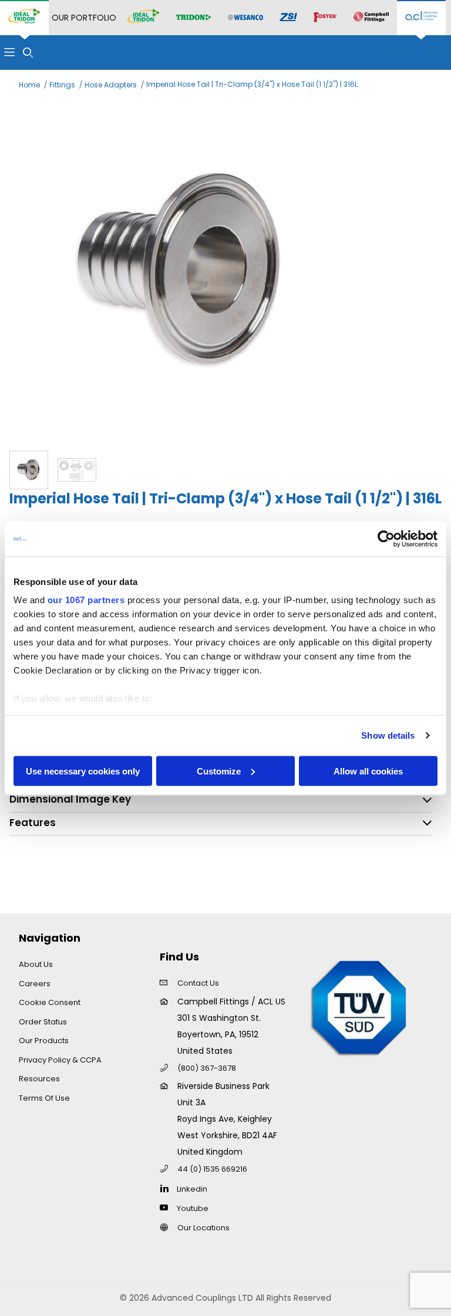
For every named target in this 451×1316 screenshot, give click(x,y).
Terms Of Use (44, 1098)
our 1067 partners (86, 600)
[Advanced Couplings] (421, 17)
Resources (39, 1078)
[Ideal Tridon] (143, 17)
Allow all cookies (368, 771)
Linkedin (192, 1189)
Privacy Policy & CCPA (60, 1059)
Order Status (43, 1021)
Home (29, 85)
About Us (36, 964)
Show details (388, 735)
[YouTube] (167, 1207)
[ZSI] (288, 18)
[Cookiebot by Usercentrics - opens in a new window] (386, 538)
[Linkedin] (167, 1188)
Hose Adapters (111, 85)
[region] (225, 470)
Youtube (192, 1208)
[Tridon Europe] (193, 18)
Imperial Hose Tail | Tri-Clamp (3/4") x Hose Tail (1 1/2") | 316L (252, 84)
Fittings (62, 85)
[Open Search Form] (28, 52)
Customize (219, 771)
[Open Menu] (9, 52)
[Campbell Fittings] (371, 17)
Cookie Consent (49, 1002)
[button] (28, 470)
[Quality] (359, 1007)
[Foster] (325, 17)
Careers (35, 983)
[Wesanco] (245, 18)
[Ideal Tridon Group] (24, 17)
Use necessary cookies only (83, 771)
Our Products (44, 1040)
